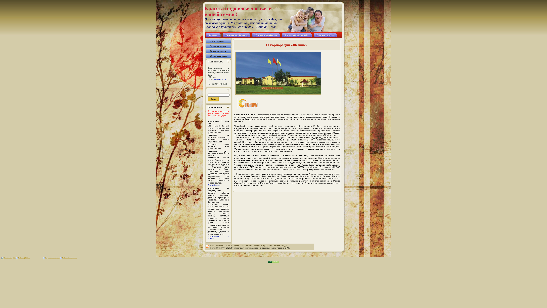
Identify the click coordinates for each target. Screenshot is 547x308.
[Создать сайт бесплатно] (273, 262)
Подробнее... (214, 185)
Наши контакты (217, 246)
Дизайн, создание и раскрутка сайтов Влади (266, 246)
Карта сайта (239, 246)
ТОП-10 (229, 246)
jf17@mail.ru (220, 79)
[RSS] (207, 246)
